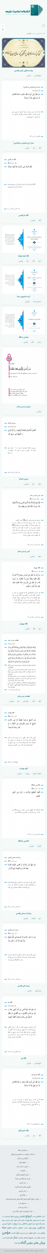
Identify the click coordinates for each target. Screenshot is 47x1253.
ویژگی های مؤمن (36, 1243)
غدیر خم (25, 1233)
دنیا (9, 1224)
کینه (39, 261)
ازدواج (28, 1216)
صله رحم (25, 701)
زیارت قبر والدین (23, 985)
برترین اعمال (23, 478)
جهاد (39, 484)
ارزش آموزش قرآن (22, 1174)
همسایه (9, 1237)
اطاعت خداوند (37, 773)
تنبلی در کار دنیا (23, 1166)
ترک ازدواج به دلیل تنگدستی (23, 1211)
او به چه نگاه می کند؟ (22, 1178)
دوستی (4, 1223)
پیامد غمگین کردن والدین (23, 70)
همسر (4, 1238)
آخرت (43, 1216)
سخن (20, 1227)
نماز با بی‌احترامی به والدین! (23, 142)
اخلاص (38, 1216)
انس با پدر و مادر (23, 551)
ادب (33, 1216)
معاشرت (20, 1237)
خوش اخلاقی (27, 1223)
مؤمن (6, 1232)
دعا (12, 1224)
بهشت (27, 773)
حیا (34, 1223)
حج (40, 628)
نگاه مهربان (23, 623)
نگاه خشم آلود (23, 1130)
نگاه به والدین (24, 215)
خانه (43, 33)
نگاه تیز (23, 1058)
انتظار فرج (10, 1216)
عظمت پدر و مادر (23, 696)
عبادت (39, 342)
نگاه (40, 148)
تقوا (40, 701)
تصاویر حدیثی (36, 33)
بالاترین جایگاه (23, 840)
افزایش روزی (19, 1216)
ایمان (35, 1220)
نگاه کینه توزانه (23, 255)
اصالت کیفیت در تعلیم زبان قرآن (22, 1154)
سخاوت (26, 1228)
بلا (31, 1220)
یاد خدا (17, 1243)
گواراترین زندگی (22, 1158)
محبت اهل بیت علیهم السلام (34, 1237)
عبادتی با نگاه (23, 337)
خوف (19, 1224)
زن (30, 1228)
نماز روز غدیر (22, 1207)
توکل (11, 1220)
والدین (29, 75)
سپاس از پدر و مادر (24, 406)
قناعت (13, 1233)
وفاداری (23, 1195)
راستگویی (41, 1227)
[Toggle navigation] (43, 25)
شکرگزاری (14, 1228)
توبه (15, 1220)
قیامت (39, 846)
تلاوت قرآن (20, 1220)
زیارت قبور (38, 991)
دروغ (16, 1224)
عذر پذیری (22, 1191)
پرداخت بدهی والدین (23, 913)
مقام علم (22, 1162)
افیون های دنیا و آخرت (23, 1186)
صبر (9, 1227)
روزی (34, 1227)
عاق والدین (37, 75)
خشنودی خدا (37, 301)
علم (34, 1233)
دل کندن (22, 1182)
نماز (34, 148)
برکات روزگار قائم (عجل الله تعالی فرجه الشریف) (22, 1199)
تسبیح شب (22, 1203)
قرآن (17, 1233)
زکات (33, 701)
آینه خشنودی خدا (23, 296)
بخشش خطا (22, 1150)
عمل (31, 1233)
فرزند (21, 1233)
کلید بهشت (23, 768)
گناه (23, 1242)
